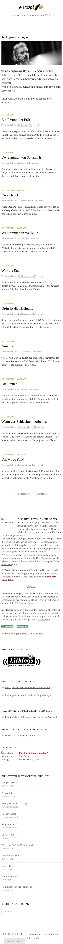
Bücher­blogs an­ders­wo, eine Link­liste (24, 633)
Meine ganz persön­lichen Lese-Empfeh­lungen (28, 695)
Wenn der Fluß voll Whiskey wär (17, 845)
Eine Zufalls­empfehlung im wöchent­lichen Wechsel (31, 717)
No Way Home (8, 813)
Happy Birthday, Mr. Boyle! (15, 803)
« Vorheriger (22, 493)
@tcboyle (9, 90)
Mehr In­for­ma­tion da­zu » (21, 603)
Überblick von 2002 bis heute (20, 735)
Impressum (34, 934)
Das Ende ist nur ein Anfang (33, 753)
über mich (6, 564)
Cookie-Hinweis (14, 941)
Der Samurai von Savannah (21, 157)
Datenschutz (51, 934)
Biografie (22, 190)
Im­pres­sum (45, 616)
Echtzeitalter (8, 793)
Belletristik (7, 115)
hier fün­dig (29, 558)
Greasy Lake (7, 866)
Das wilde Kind (12, 459)
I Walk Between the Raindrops (16, 886)
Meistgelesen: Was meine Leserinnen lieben (27, 687)
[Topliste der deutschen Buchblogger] (7, 626)
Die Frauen (9, 384)
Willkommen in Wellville (19, 233)
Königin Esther (8, 782)
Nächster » (41, 493)
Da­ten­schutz (43, 619)
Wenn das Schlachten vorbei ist (24, 421)
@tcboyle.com (52, 86)
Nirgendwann (8, 824)
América (7, 346)
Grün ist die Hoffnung (17, 308)
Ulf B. (21, 934)
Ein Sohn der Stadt (10, 855)
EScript (33, 98)
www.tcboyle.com (22, 86)
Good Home (7, 834)
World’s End (10, 270)
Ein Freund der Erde (16, 120)
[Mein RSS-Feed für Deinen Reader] (21, 626)
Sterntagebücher (9, 876)
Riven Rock (10, 195)
